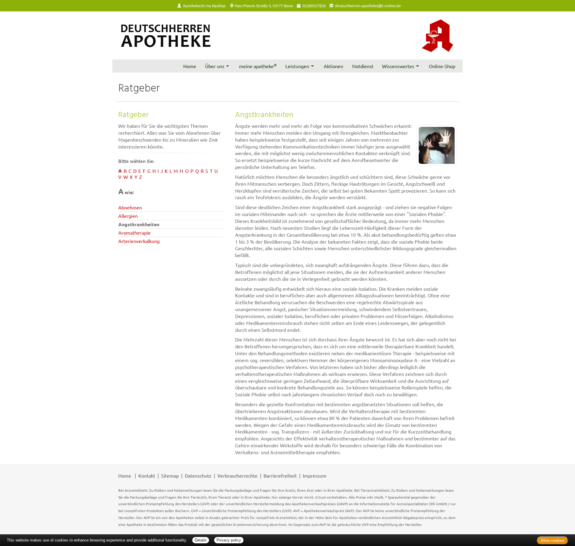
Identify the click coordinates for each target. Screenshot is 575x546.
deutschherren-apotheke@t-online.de (368, 5)
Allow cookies (553, 540)
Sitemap (170, 475)
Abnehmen (130, 207)
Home (189, 66)
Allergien (128, 216)
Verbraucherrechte (237, 475)
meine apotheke (258, 65)
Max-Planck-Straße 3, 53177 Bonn (263, 5)
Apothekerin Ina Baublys (204, 5)
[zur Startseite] (165, 33)
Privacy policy (229, 540)
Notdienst (362, 66)
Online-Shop (442, 66)
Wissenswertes (398, 66)
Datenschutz (198, 475)
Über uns (214, 66)
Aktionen (333, 66)
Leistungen (297, 66)
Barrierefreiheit (280, 475)
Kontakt (146, 475)
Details (201, 540)
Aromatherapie (134, 233)
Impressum (314, 475)
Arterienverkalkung (139, 241)
